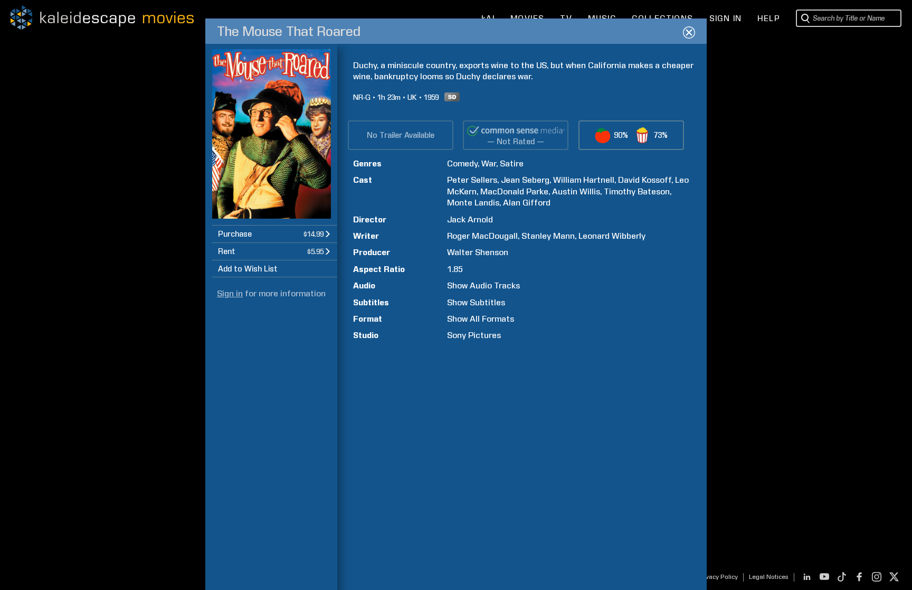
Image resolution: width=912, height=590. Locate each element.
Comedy (462, 163)
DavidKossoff (644, 180)
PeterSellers (472, 180)
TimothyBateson (637, 191)
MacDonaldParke (514, 191)
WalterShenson (477, 252)
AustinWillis (576, 191)
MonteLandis (473, 203)
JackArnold (470, 219)
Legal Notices (768, 576)
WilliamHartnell (583, 180)
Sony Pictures (474, 335)
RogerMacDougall (482, 236)
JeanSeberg (525, 180)
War (488, 163)
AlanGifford (526, 203)
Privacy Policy (717, 576)
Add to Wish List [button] (248, 269)
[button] (274, 233)
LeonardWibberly (611, 236)
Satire (512, 163)
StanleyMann (548, 236)
